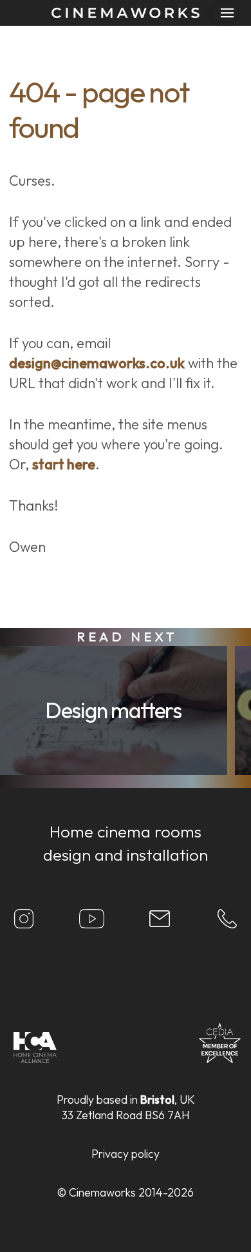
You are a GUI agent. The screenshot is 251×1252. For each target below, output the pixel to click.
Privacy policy (125, 1153)
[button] (225, 13)
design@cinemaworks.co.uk (97, 363)
